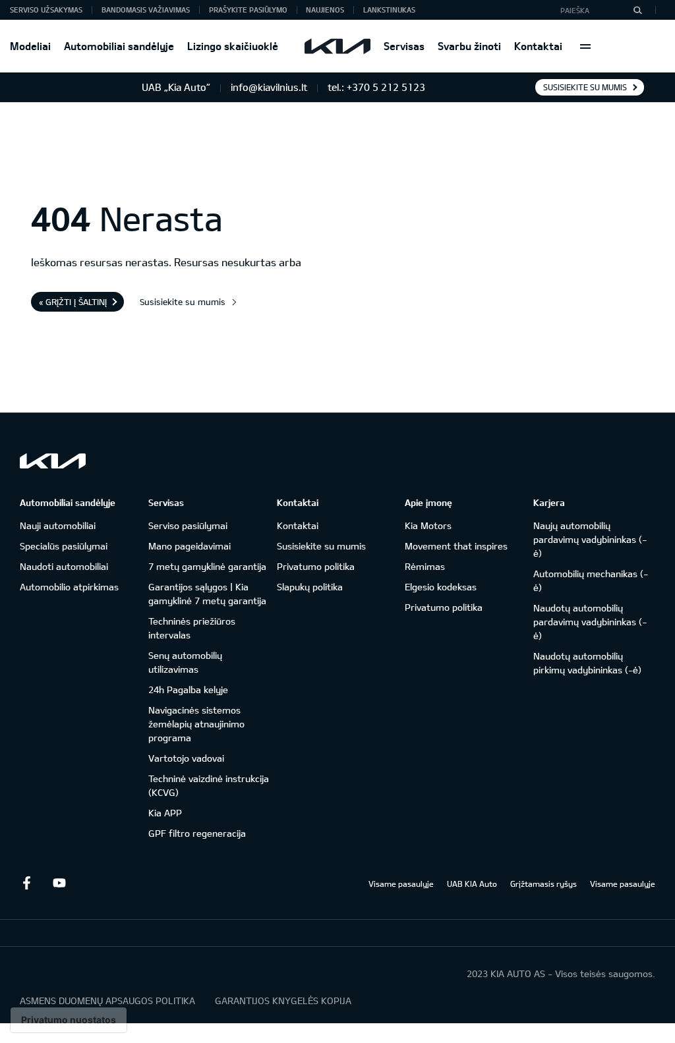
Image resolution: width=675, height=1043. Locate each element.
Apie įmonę (428, 502)
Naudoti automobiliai (64, 566)
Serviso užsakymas (46, 9)
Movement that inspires (456, 545)
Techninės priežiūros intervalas (191, 627)
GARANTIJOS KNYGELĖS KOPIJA (283, 1000)
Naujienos (325, 9)
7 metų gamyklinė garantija (207, 566)
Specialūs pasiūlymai (63, 545)
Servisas (404, 46)
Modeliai (30, 46)
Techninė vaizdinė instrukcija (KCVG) (208, 785)
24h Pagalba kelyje (188, 689)
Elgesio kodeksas (441, 586)
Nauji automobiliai (58, 525)
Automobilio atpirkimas (69, 586)
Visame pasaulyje (401, 883)
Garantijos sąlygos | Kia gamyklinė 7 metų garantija (207, 593)
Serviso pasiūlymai (187, 525)
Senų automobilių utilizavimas (185, 662)
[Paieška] (637, 10)
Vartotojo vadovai (186, 758)
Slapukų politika (310, 586)
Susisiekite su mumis (585, 87)
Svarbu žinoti (469, 46)
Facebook (26, 882)
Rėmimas (425, 566)
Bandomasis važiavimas (146, 9)
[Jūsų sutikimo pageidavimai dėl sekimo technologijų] (69, 1019)
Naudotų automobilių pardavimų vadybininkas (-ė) (590, 621)
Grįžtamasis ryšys (543, 883)
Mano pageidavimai (189, 545)
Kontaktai (538, 46)
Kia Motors (428, 525)
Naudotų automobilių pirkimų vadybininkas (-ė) (587, 662)
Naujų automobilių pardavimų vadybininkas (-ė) (590, 539)
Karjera (549, 502)
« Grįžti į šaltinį (73, 301)
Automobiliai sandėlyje (119, 46)
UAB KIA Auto (472, 883)
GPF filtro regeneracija (197, 833)
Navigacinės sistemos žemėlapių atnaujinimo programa (196, 723)
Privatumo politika (316, 566)
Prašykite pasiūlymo (248, 9)
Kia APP (165, 812)
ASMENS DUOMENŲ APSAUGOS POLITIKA (107, 1000)
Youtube (59, 882)
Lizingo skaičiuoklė (232, 46)
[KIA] (337, 46)
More (585, 46)
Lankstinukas (389, 9)
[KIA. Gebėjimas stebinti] (53, 461)
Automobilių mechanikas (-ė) (590, 580)
